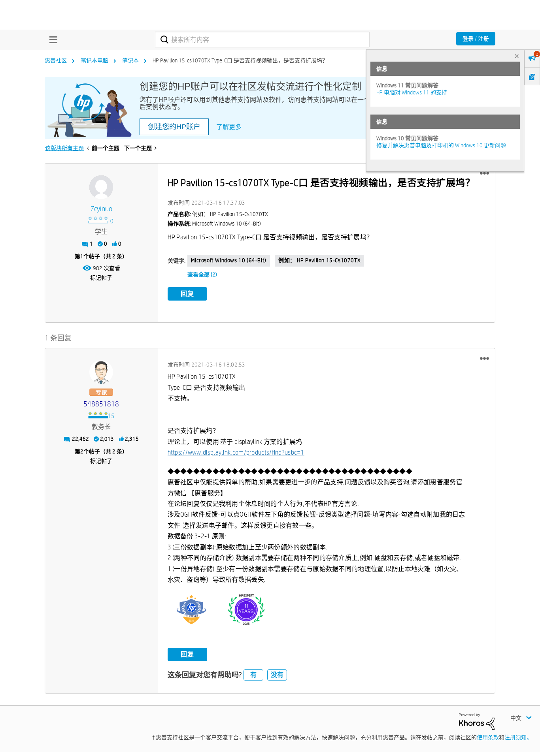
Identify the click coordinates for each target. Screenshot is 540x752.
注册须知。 (518, 737)
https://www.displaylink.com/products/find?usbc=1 (236, 452)
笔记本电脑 (94, 60)
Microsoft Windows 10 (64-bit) (228, 260)
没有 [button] (277, 675)
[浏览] (51, 39)
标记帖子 (101, 277)
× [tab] (517, 56)
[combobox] (262, 39)
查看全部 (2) (202, 274)
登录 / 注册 (476, 38)
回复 (187, 294)
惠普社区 (56, 60)
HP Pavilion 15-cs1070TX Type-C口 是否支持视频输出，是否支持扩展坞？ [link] (240, 60)
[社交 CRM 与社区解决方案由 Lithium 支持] (477, 720)
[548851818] (101, 372)
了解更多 (229, 127)
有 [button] (253, 675)
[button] (484, 173)
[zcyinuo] (101, 187)
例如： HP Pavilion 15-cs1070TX (319, 260)
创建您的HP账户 (174, 127)
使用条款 (488, 737)
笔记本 (130, 60)
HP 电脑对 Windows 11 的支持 (411, 92)
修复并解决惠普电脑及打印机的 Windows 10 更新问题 (441, 145)
